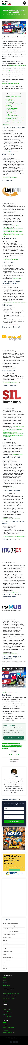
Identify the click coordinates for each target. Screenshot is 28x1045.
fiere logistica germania (7, 745)
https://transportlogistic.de (9, 368)
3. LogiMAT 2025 (9, 99)
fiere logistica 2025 (16, 743)
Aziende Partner (6, 985)
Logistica (5, 948)
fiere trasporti (5, 746)
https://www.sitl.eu (17, 278)
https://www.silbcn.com (18, 426)
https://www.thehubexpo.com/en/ (10, 653)
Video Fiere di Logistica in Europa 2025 (12, 123)
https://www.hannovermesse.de (10, 259)
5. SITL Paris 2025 (10, 102)
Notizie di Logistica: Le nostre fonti (11, 993)
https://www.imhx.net (17, 454)
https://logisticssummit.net (9, 488)
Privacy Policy (6, 1014)
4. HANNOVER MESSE (10, 101)
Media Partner (6, 954)
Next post (13, 761)
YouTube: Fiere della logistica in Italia (16, 65)
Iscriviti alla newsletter (14, 821)
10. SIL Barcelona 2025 (11, 111)
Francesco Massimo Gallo (8, 1032)
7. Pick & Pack (9, 106)
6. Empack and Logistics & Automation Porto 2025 (14, 104)
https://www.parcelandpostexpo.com (11, 592)
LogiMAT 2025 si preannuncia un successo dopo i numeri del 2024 (13, 232)
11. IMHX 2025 (9, 112)
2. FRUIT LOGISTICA (10, 98)
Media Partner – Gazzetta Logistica (10, 83)
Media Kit (5, 982)
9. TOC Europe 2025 (10, 109)
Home (3, 14)
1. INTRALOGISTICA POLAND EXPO (13, 96)
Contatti (5, 1025)
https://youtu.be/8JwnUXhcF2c (9, 692)
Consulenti (5, 943)
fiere (3, 743)
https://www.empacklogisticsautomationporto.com (14, 302)
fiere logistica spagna (17, 745)
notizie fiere (5, 748)
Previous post (15, 759)
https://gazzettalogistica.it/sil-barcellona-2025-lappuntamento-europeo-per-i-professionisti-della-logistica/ (12, 431)
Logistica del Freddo (8, 951)
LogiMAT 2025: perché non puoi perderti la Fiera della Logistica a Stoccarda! (13, 229)
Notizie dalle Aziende (8, 957)
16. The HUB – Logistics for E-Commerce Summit (15, 120)
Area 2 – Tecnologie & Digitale (10, 926)
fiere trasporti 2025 (13, 746)
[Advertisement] (14, 888)
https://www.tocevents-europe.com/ (11, 382)
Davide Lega (5, 1030)
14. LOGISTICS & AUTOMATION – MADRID (15, 117)
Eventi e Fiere (6, 980)
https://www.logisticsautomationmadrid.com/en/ (14, 536)
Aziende (5, 940)
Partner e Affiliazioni (7, 1011)
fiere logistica (8, 743)
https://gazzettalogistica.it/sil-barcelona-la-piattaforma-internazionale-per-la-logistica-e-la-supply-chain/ (14, 435)
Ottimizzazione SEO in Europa (9, 996)
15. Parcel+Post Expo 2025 (12, 118)
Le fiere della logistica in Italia (9, 70)
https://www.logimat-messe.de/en (11, 225)
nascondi (19, 93)
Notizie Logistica (7, 960)
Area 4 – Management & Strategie (11, 931)
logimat (19, 746)
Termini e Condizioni (7, 1016)
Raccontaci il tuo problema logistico (13, 737)
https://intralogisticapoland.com (10, 151)
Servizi (4, 963)
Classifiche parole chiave (8, 998)
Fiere (4, 946)
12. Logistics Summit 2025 (12, 114)
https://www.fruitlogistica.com (10, 177)
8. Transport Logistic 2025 (12, 108)
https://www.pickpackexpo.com (10, 324)
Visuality (5, 968)
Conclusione (5, 124)
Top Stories (5, 965)
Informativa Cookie (7, 1009)
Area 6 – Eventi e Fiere (8, 937)
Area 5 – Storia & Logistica (9, 934)
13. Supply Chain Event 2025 (12, 115)
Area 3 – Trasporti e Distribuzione (11, 929)
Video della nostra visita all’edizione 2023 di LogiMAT (13, 235)
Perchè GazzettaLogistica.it (9, 1027)
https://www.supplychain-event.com (11, 518)
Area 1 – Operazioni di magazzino (10, 923)
